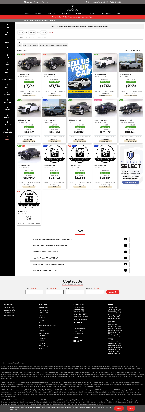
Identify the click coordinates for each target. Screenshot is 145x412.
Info (118, 13)
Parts (40, 328)
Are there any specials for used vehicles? (49, 264)
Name (31, 288)
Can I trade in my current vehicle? (45, 252)
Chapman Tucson (79, 331)
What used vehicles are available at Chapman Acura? (52, 239)
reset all (51, 32)
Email (51, 288)
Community (42, 343)
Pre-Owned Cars (44, 310)
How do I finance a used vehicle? (45, 258)
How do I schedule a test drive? (45, 270)
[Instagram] (77, 340)
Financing (92, 13)
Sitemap (41, 348)
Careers (41, 341)
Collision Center (44, 333)
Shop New (38, 13)
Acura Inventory (44, 307)
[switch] (19, 45)
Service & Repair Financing (47, 325)
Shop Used (51, 13)
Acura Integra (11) (9, 310)
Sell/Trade (79, 13)
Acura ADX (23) (9, 307)
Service (41, 323)
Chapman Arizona (79, 328)
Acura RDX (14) (9, 315)
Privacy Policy (43, 346)
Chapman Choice (79, 326)
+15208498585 (82, 314)
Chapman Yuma (78, 333)
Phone (68, 288)
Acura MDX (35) (9, 313)
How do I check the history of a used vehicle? (50, 245)
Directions (42, 335)
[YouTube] (80, 340)
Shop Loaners (66, 13)
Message (92, 288)
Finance (41, 320)
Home (27, 13)
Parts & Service (106, 13)
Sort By (127, 50)
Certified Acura (43, 313)
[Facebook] (74, 340)
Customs (41, 330)
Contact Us (42, 338)
